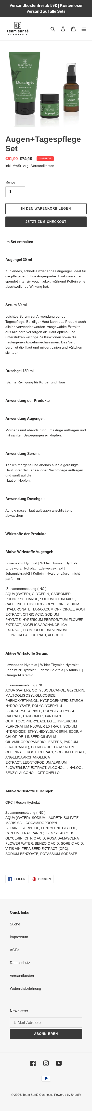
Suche (15, 924)
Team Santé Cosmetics (38, 1095)
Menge (10, 182)
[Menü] (84, 29)
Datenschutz (20, 963)
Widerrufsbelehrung (25, 988)
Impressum (19, 937)
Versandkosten (42, 166)
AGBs (15, 950)
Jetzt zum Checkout (46, 222)
